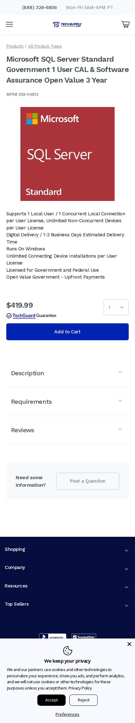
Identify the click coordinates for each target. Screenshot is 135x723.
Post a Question (87, 481)
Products (14, 46)
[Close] (129, 644)
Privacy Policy (80, 688)
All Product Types (45, 46)
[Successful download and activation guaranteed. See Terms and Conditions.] (31, 316)
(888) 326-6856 (39, 7)
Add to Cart (67, 332)
